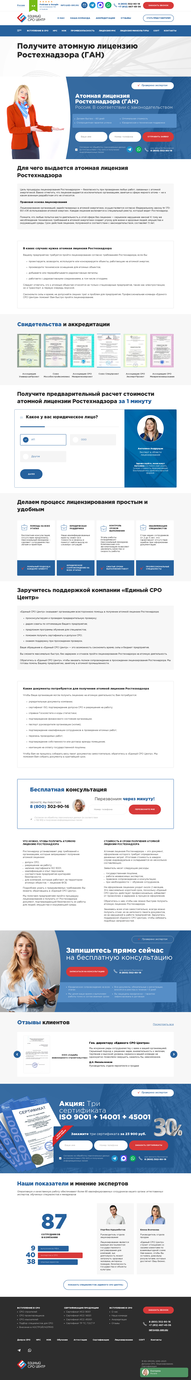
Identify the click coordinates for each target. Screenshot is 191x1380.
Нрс (55, 31)
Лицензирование (124, 1340)
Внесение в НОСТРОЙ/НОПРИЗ (36, 1327)
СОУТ (156, 31)
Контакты (170, 31)
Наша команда (80, 18)
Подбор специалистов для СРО (36, 1323)
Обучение (62, 1340)
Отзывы (126, 18)
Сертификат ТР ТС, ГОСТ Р (80, 1323)
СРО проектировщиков (31, 1316)
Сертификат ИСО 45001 (79, 1319)
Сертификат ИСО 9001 (78, 1312)
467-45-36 (129, 7)
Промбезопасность (83, 31)
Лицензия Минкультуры (134, 31)
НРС (38, 1340)
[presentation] (17, 1054)
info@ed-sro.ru (70, 5)
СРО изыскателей (28, 1319)
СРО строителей (28, 1312)
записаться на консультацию (87, 971)
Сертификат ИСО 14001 (78, 1316)
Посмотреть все (163, 1024)
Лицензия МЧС (107, 31)
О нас (61, 18)
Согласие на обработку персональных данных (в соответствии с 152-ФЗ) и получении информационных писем (103, 149)
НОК (64, 31)
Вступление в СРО (37, 31)
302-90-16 (129, 4)
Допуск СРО (23, 1340)
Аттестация (80, 1340)
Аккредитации (105, 18)
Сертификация (101, 1340)
